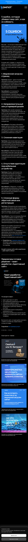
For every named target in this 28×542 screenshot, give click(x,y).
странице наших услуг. (18, 240)
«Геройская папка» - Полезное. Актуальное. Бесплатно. (14, 2)
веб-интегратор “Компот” (19, 235)
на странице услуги (14, 326)
